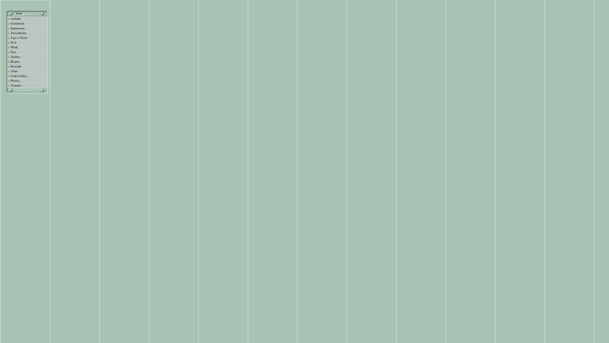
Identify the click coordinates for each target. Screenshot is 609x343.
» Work (12, 47)
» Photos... (14, 80)
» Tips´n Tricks (17, 37)
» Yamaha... (15, 85)
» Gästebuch (16, 23)
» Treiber (13, 57)
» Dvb (11, 42)
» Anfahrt (14, 18)
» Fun (11, 52)
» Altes (12, 71)
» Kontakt (14, 66)
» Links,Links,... (18, 76)
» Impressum (16, 28)
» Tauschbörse (17, 33)
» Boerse (13, 61)
